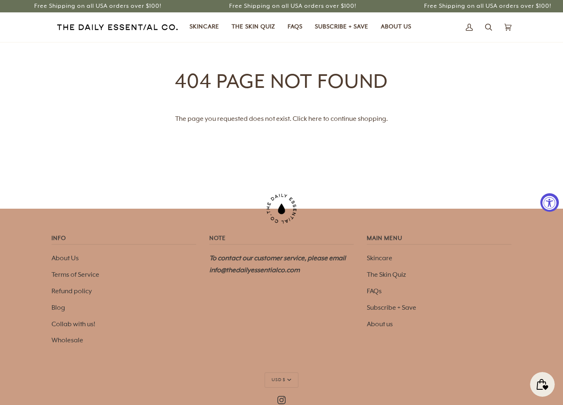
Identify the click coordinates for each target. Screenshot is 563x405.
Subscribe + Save (391, 308)
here (315, 119)
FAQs (374, 291)
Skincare (379, 258)
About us (380, 324)
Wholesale (67, 340)
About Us (65, 258)
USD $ (279, 379)
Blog (58, 308)
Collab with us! (73, 324)
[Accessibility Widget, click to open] (549, 202)
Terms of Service (75, 275)
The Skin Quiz (386, 275)
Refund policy (72, 291)
